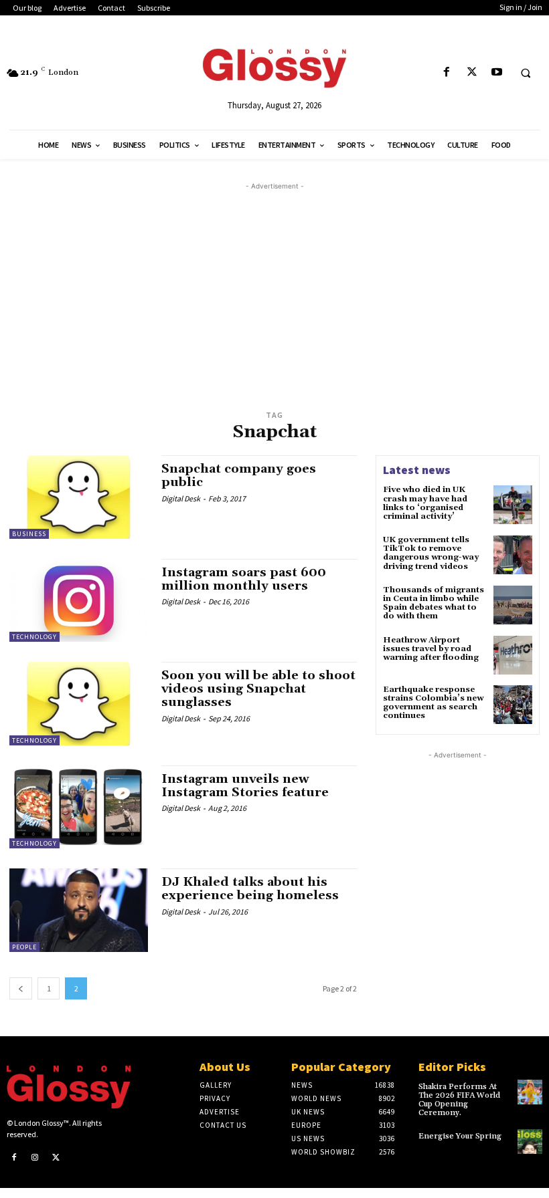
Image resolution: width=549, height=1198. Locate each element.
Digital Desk (180, 498)
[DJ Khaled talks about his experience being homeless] (78, 909)
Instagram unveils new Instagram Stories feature (245, 785)
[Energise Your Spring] (530, 1141)
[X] (472, 73)
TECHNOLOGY (34, 636)
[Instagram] (35, 1158)
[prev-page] (20, 988)
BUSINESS (29, 533)
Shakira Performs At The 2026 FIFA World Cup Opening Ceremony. (459, 1100)
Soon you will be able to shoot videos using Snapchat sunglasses (258, 689)
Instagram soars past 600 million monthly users (243, 579)
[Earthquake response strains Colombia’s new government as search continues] (512, 704)
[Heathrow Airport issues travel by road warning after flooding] (512, 655)
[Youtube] (496, 73)
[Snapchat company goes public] (78, 496)
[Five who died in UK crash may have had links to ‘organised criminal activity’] (512, 504)
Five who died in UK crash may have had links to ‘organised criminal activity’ (425, 503)
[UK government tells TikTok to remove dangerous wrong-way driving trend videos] (512, 554)
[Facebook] (447, 73)
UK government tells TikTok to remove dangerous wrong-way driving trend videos (431, 553)
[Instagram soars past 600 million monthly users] (78, 600)
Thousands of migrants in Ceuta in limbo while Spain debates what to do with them (433, 603)
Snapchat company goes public (238, 475)
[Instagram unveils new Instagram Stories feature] (78, 806)
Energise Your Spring (459, 1136)
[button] (525, 73)
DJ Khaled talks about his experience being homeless (250, 888)
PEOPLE (24, 947)
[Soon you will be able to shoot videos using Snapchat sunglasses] (78, 703)
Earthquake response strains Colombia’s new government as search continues (433, 703)
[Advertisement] (284, 286)
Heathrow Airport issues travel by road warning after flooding (431, 649)
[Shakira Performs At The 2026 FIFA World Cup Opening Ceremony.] (530, 1092)
